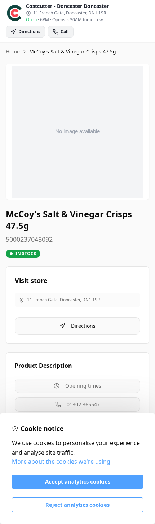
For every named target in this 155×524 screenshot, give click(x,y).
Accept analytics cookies (77, 481)
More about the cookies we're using (61, 462)
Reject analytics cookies (77, 504)
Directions (83, 325)
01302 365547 (83, 404)
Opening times (83, 385)
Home (13, 51)
